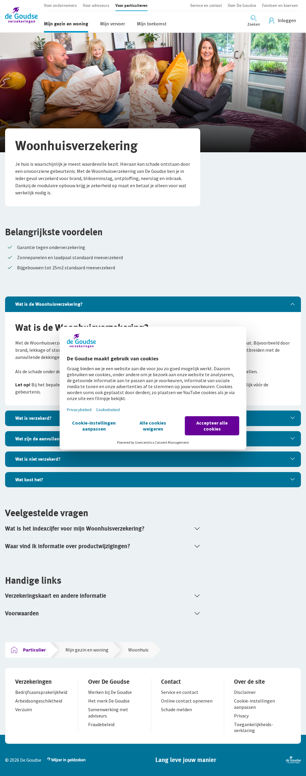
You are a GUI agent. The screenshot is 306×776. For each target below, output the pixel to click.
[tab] (153, 304)
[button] (24, 16)
